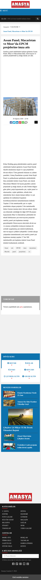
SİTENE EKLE (7, 546)
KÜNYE (23, 546)
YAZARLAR (25, 540)
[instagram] (20, 564)
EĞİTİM (5, 514)
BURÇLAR (24, 537)
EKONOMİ (14, 27)
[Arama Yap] (37, 19)
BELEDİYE (6, 522)
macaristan (33, 248)
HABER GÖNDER (26, 543)
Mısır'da (7, 251)
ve (29, 251)
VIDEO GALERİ (26, 528)
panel (14, 251)
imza (25, 248)
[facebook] (11, 123)
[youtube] (24, 564)
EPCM (18, 248)
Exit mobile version (20, 577)
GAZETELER (6, 543)
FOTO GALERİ (7, 517)
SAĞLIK (23, 522)
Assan (6, 248)
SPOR (22, 525)
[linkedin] (17, 123)
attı (12, 248)
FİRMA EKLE (6, 540)
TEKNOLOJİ (6, 528)
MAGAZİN (24, 520)
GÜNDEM (24, 517)
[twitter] (14, 123)
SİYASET (5, 525)
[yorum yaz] (26, 123)
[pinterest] (20, 123)
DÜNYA (23, 511)
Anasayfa (6, 27)
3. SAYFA (5, 511)
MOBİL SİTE (6, 537)
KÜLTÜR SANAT (8, 520)
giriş (21, 307)
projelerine (22, 251)
